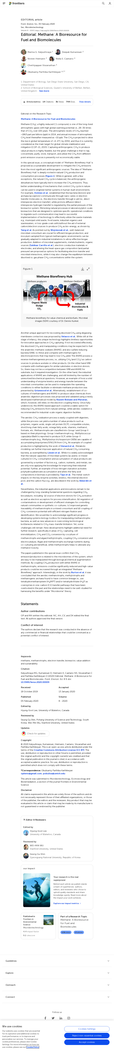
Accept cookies (87, 1042)
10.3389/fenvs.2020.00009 (35, 682)
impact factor (31, 931)
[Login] (110, 3)
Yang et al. (26, 230)
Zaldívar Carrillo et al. (41, 245)
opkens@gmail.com (31, 773)
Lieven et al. (54, 452)
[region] (57, 1036)
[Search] (103, 3)
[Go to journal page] (49, 920)
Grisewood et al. (43, 390)
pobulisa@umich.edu (54, 773)
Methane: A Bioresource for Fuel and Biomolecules (48, 119)
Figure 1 (50, 176)
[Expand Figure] (88, 269)
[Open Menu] (4, 3)
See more (44, 91)
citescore (29, 935)
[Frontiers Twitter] (53, 1018)
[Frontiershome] (17, 3)
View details (85, 102)
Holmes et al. (41, 193)
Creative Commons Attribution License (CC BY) (59, 750)
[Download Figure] (82, 269)
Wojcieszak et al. (60, 230)
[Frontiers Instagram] (68, 1018)
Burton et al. (78, 572)
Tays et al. (65, 474)
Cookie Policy (33, 1047)
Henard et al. (68, 446)
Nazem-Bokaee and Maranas (71, 399)
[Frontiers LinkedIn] (61, 1018)
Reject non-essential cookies (87, 1035)
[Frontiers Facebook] (45, 1018)
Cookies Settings (87, 1029)
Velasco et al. (68, 336)
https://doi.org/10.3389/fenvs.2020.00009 (52, 31)
